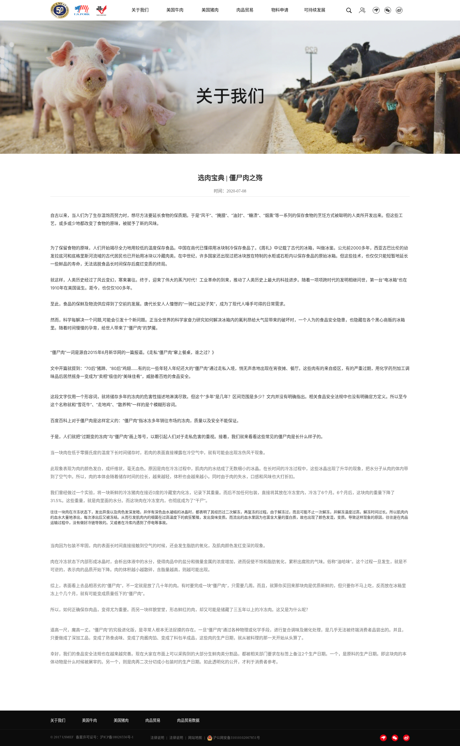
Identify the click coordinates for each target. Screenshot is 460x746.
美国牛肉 (174, 10)
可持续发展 (314, 10)
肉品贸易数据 (188, 720)
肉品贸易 (244, 10)
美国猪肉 (210, 10)
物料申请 (279, 10)
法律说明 (157, 738)
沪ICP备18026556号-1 (117, 737)
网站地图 (195, 738)
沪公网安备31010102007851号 (236, 738)
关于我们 (140, 10)
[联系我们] (362, 10)
